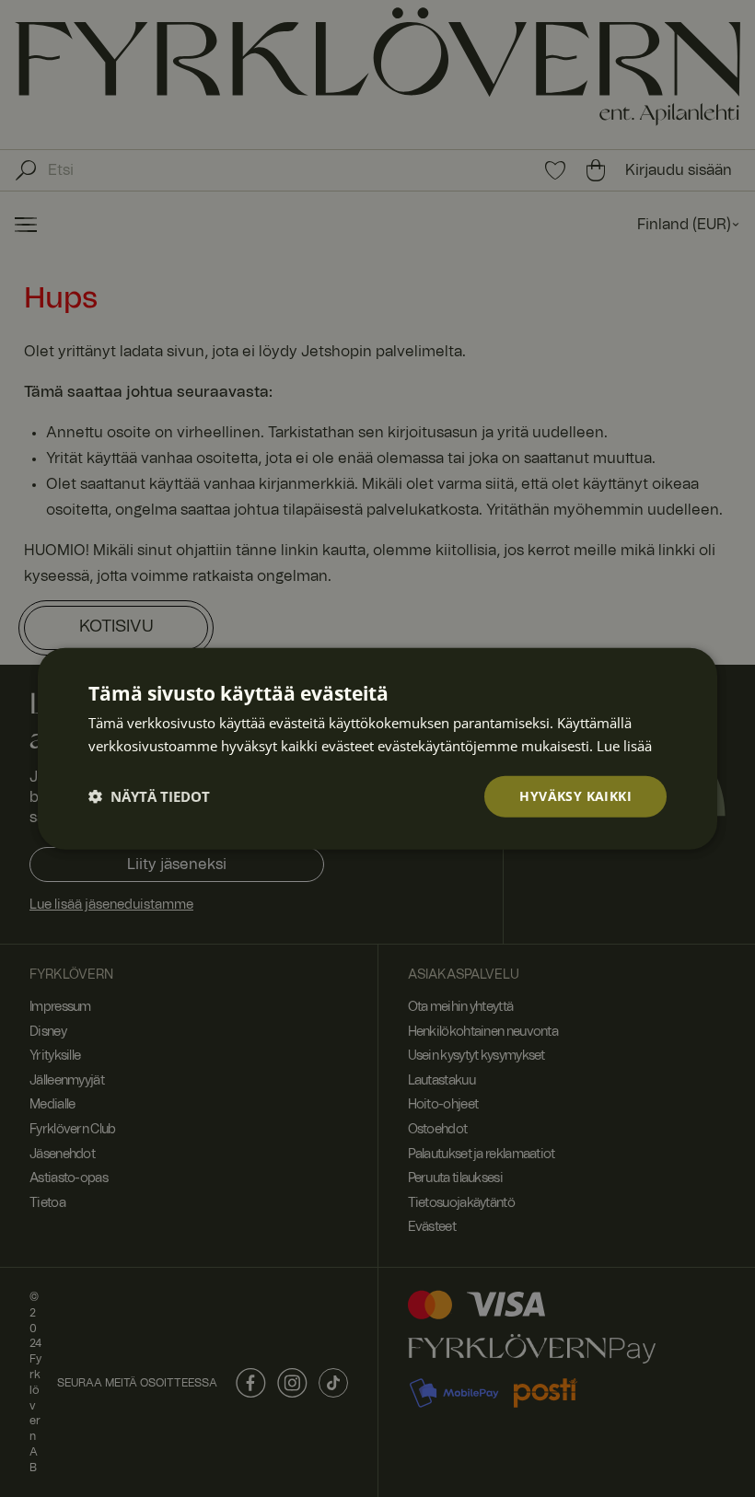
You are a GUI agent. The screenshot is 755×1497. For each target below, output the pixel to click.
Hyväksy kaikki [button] (575, 796)
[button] (149, 796)
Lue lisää (624, 746)
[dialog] (377, 749)
